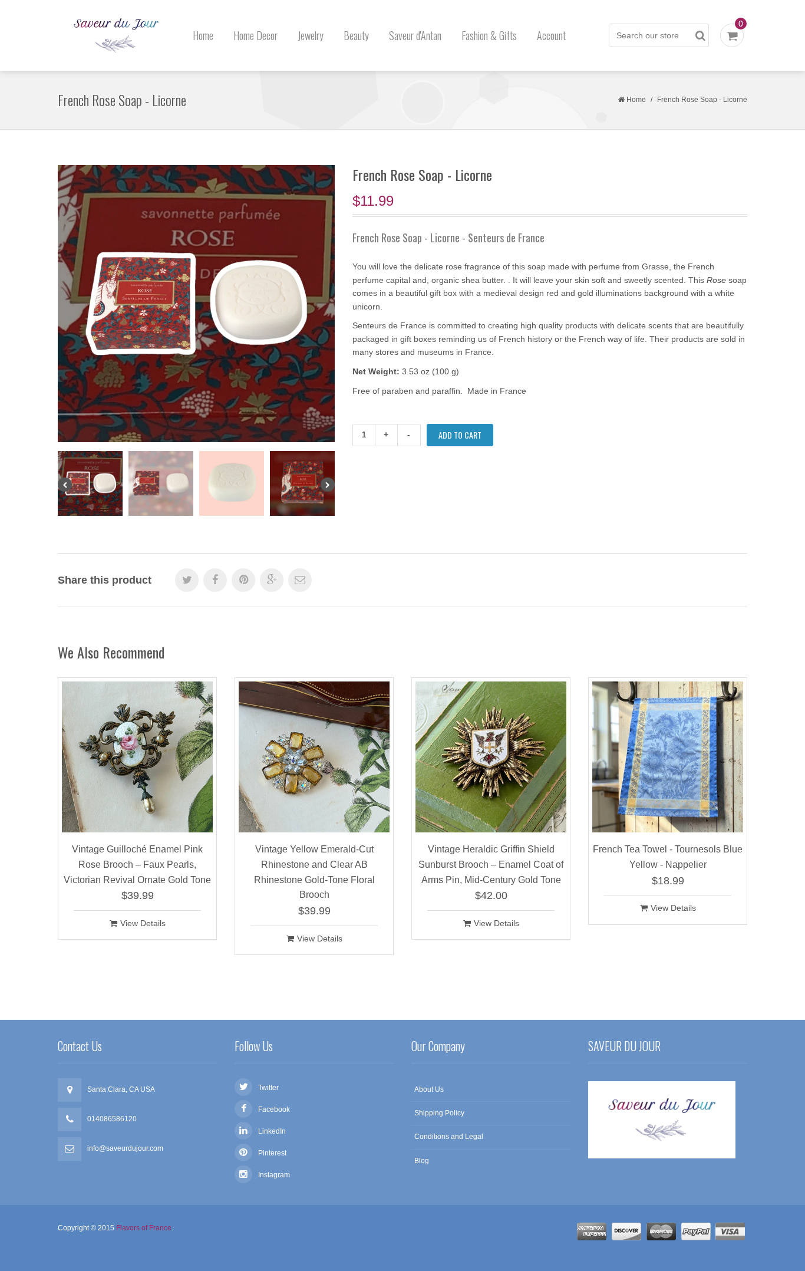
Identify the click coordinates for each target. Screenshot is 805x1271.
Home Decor (255, 35)
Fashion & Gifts (489, 35)
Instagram (274, 1175)
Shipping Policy (439, 1113)
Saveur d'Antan (415, 35)
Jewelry (311, 35)
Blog (421, 1161)
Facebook (274, 1109)
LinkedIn (272, 1131)
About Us (429, 1089)
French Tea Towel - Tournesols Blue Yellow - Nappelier (668, 857)
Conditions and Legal (448, 1136)
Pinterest (272, 1153)
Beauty (356, 35)
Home (203, 35)
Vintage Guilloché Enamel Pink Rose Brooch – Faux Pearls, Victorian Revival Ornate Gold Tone (137, 864)
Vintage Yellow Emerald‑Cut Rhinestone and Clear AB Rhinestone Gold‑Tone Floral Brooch (314, 872)
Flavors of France (143, 1228)
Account (551, 35)
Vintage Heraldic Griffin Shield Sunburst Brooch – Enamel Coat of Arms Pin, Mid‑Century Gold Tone (490, 864)
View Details (143, 923)
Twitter (268, 1088)
